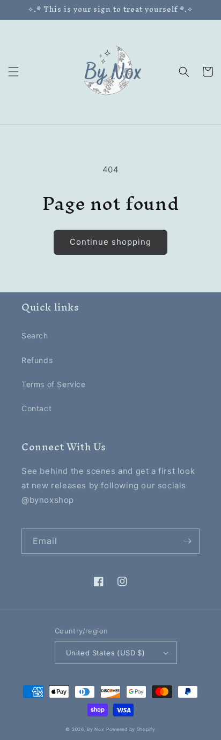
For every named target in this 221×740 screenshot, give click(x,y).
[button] (13, 72)
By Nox (95, 729)
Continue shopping (110, 242)
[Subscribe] (187, 541)
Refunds (37, 360)
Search (34, 335)
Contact (36, 408)
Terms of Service (53, 384)
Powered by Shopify (131, 729)
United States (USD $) (105, 652)
